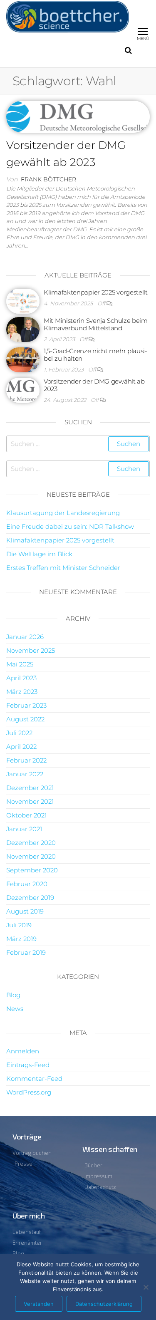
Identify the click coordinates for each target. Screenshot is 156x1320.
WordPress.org (28, 1092)
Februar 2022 (26, 760)
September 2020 (32, 870)
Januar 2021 (24, 829)
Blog (13, 995)
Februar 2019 (26, 952)
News (14, 1009)
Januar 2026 (25, 637)
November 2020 (31, 856)
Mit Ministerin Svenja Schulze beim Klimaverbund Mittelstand (96, 324)
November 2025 (30, 650)
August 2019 (25, 911)
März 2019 (21, 939)
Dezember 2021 (30, 788)
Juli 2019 (19, 925)
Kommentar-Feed (34, 1078)
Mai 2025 (19, 664)
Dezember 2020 (31, 843)
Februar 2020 (26, 884)
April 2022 (21, 746)
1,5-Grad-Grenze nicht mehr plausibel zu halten (95, 354)
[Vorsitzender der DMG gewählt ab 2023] (78, 116)
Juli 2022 (19, 733)
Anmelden (22, 1051)
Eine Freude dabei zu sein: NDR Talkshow (70, 526)
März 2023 (21, 692)
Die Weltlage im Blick (39, 554)
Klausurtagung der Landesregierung (63, 513)
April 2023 (21, 678)
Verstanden (39, 1303)
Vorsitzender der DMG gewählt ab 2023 (94, 385)
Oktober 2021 (26, 815)
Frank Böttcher (48, 179)
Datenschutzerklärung (104, 1303)
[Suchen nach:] (78, 444)
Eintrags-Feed (28, 1065)
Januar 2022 (24, 774)
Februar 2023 (26, 705)
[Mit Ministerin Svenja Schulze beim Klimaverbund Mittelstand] (23, 329)
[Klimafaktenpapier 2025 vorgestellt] (23, 301)
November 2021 (30, 801)
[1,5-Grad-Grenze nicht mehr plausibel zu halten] (23, 359)
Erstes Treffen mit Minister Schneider (63, 568)
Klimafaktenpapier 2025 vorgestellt (96, 292)
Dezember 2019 (30, 897)
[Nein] (145, 1287)
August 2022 (25, 719)
